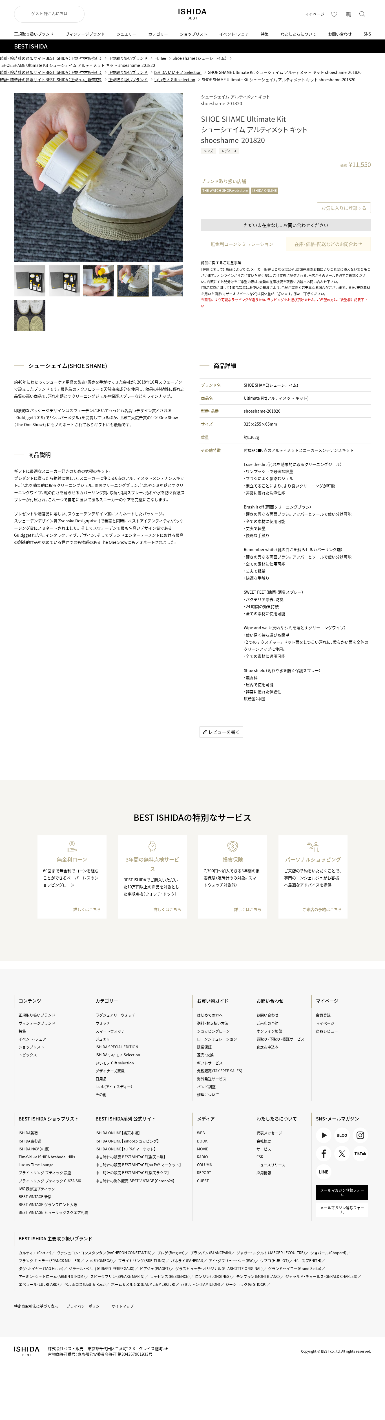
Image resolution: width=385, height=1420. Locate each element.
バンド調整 (206, 1086)
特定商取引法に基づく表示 (36, 1306)
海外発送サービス (211, 1078)
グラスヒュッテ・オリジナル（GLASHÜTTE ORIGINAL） (219, 1268)
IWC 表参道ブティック (37, 1188)
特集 (265, 34)
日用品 (160, 58)
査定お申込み (267, 1046)
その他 (101, 1094)
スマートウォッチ (110, 1031)
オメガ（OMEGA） (99, 1260)
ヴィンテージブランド (85, 34)
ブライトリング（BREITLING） (142, 1260)
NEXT (170, 178)
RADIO (202, 1156)
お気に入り (334, 14)
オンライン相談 (269, 1031)
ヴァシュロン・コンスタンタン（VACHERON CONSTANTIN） (104, 1252)
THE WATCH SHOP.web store (225, 190)
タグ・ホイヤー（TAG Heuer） (41, 1268)
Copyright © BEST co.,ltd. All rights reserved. (336, 1351)
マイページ (314, 14)
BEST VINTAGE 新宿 (35, 1196)
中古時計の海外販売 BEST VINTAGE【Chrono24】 (135, 1180)
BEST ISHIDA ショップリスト (49, 1118)
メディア (206, 1118)
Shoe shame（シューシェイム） (199, 58)
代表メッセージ (269, 1132)
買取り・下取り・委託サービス (280, 1039)
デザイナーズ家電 (110, 1070)
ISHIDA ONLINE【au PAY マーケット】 (126, 1149)
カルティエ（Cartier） (35, 1252)
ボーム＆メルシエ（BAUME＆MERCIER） (143, 1284)
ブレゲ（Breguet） (171, 1252)
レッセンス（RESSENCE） (170, 1276)
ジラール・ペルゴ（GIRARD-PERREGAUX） (102, 1268)
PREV (27, 178)
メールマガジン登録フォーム (342, 1192)
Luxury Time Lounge (36, 1164)
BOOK (202, 1141)
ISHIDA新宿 (28, 1132)
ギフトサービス (210, 1062)
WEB (201, 1132)
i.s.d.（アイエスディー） (114, 1086)
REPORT (204, 1172)
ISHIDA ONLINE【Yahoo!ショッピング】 (127, 1141)
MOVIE (202, 1149)
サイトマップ (123, 1306)
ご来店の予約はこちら (322, 909)
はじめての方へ (210, 1015)
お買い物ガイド (213, 1000)
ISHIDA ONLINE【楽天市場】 (118, 1132)
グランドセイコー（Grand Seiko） (295, 1268)
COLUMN (204, 1164)
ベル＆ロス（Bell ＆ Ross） (85, 1284)
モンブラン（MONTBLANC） (258, 1276)
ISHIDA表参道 (30, 1141)
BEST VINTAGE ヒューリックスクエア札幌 (53, 1212)
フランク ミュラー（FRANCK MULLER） (50, 1260)
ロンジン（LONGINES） (213, 1276)
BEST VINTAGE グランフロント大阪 (48, 1204)
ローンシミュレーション (217, 1039)
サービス (263, 1149)
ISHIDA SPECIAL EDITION (117, 1046)
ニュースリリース (270, 1164)
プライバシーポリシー (85, 1306)
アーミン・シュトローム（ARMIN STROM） (52, 1276)
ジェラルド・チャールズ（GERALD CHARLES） (321, 1276)
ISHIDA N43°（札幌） (34, 1149)
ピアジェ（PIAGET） (155, 1268)
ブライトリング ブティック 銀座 (45, 1172)
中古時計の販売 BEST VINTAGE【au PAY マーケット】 (138, 1164)
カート (348, 14)
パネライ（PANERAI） (187, 1260)
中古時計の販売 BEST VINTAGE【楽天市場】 (130, 1156)
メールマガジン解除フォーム (342, 1210)
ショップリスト (193, 34)
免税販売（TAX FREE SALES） (220, 1070)
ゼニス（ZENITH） (308, 1260)
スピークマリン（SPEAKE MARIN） (117, 1276)
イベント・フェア (234, 34)
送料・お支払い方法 (212, 1023)
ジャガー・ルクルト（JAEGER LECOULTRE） (270, 1252)
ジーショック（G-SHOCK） (246, 1284)
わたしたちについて (298, 34)
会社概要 (263, 1141)
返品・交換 (205, 1054)
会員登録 (323, 1015)
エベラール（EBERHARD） (39, 1284)
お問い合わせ (340, 34)
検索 (362, 14)
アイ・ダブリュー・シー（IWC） (232, 1260)
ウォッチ (103, 1023)
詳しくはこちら (87, 909)
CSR (259, 1156)
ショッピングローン (213, 1031)
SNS (367, 34)
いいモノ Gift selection (174, 79)
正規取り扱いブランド (34, 34)
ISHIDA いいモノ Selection (178, 72)
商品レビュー (327, 1031)
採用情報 (263, 1172)
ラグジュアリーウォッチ (116, 1015)
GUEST (203, 1180)
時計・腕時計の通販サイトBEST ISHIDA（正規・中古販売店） (51, 58)
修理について (208, 1094)
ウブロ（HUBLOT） (274, 1260)
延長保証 (204, 1046)
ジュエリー (126, 34)
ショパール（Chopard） (328, 1252)
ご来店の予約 (267, 1023)
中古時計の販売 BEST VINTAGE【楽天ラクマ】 (132, 1172)
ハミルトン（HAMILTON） (200, 1284)
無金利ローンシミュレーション (242, 244)
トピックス (28, 1054)
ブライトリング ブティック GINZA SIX (50, 1180)
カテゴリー (158, 34)
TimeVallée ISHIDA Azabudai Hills (47, 1156)
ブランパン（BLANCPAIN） (210, 1252)
